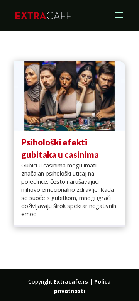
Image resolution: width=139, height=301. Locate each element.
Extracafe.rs (71, 281)
